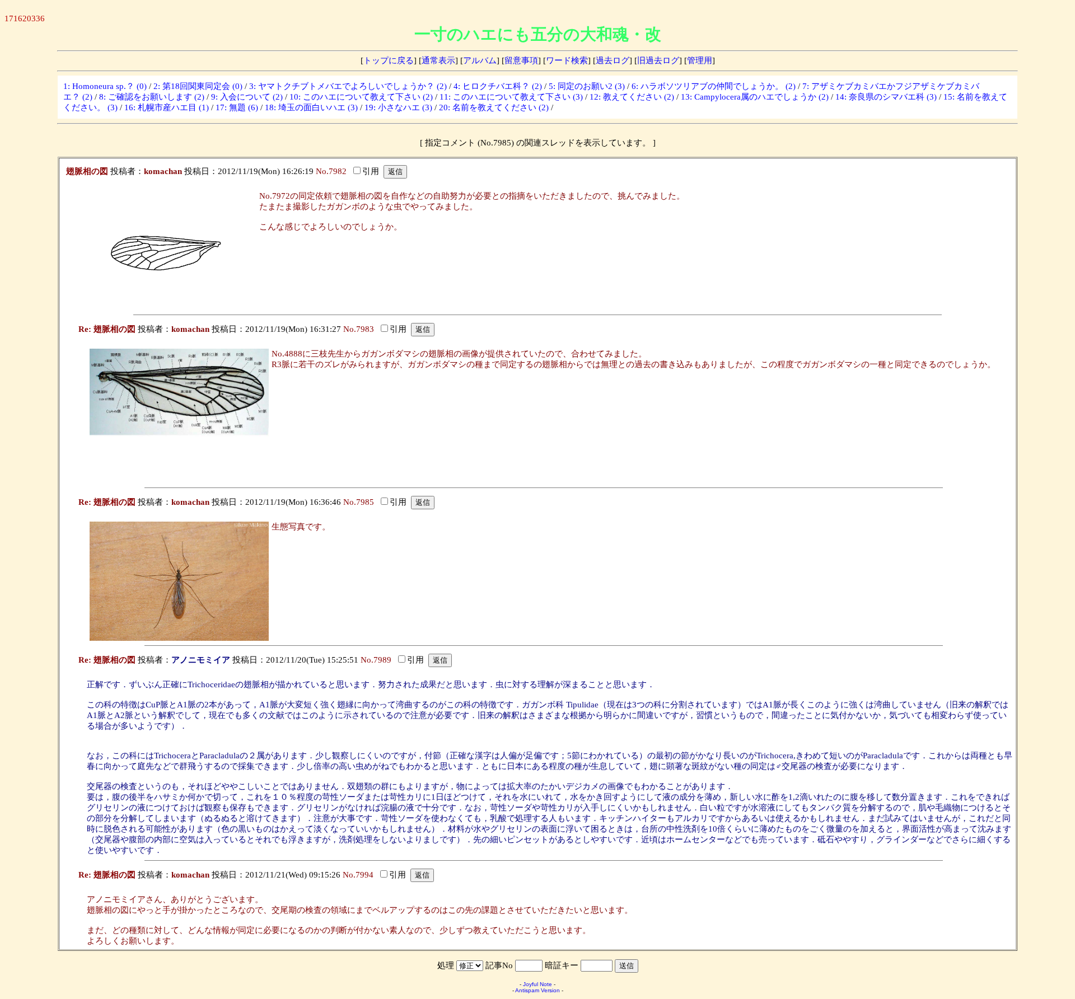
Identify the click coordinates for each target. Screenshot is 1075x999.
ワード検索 (567, 60)
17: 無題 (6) (237, 107)
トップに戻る (388, 60)
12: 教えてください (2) (632, 96)
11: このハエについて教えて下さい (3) (511, 96)
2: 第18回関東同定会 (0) (197, 86)
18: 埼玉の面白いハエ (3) (311, 107)
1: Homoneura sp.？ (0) (105, 86)
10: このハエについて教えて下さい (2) (361, 96)
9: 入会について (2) (247, 96)
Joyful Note (537, 984)
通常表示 (438, 60)
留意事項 (521, 60)
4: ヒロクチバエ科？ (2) (498, 86)
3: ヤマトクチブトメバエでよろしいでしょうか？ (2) (348, 86)
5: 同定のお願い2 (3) (587, 86)
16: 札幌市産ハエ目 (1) (166, 107)
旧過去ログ (658, 60)
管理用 (699, 60)
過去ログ (612, 60)
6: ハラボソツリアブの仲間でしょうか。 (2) (714, 86)
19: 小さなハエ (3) (398, 107)
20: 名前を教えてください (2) (494, 107)
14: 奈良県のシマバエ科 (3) (886, 96)
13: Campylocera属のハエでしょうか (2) (755, 96)
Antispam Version (537, 990)
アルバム (480, 60)
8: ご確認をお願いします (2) (151, 96)
